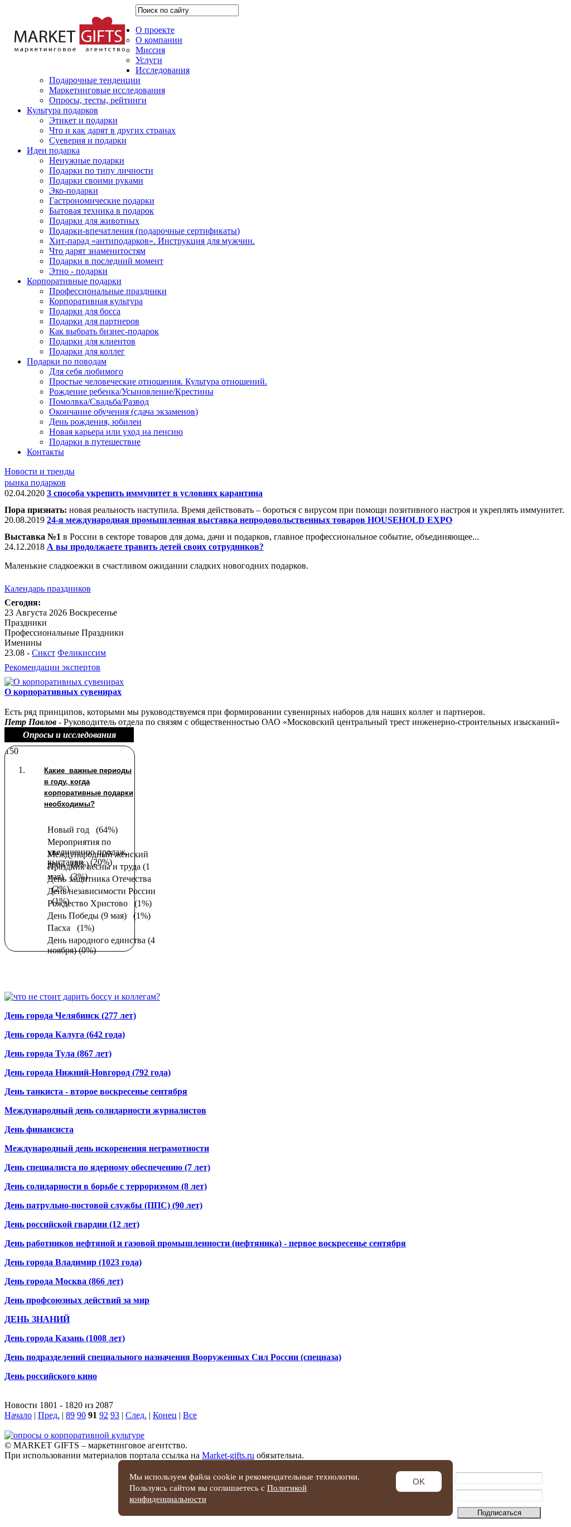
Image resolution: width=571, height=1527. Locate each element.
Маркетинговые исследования (107, 90)
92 (103, 1415)
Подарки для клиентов (92, 341)
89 (70, 1415)
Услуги (149, 60)
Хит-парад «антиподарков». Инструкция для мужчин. (152, 241)
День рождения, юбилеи (95, 421)
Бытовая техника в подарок (101, 210)
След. (136, 1415)
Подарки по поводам (67, 361)
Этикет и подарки (83, 120)
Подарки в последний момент (106, 261)
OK (419, 1481)
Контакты (45, 452)
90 (81, 1415)
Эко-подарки (73, 190)
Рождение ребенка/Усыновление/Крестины (131, 391)
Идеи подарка (53, 150)
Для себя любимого (86, 371)
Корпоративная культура (96, 301)
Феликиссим (81, 652)
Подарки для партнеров (94, 321)
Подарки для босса (84, 311)
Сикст (43, 652)
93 (114, 1415)
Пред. (49, 1415)
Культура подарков (62, 110)
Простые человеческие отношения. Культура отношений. (158, 381)
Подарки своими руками (96, 180)
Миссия (150, 50)
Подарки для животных (94, 220)
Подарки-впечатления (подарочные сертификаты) (144, 231)
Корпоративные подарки (74, 281)
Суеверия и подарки (88, 140)
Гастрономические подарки (101, 200)
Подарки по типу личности (101, 170)
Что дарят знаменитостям (97, 251)
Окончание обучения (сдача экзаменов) (123, 411)
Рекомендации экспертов (52, 667)
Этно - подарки (78, 271)
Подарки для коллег (87, 351)
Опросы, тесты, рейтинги (98, 100)
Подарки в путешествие (95, 441)
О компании (159, 40)
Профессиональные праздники (108, 291)
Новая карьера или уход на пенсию (116, 431)
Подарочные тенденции (95, 80)
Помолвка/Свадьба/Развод (99, 401)
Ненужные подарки (86, 160)
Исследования (163, 70)
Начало (18, 1415)
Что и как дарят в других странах (112, 130)
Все (190, 1415)
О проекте (155, 30)
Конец (165, 1415)
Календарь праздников (47, 588)
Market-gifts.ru (228, 1455)
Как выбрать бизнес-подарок (104, 331)
